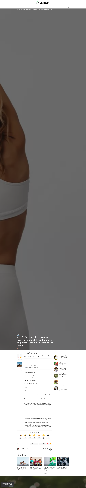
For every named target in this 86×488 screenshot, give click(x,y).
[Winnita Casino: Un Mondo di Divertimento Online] (56, 382)
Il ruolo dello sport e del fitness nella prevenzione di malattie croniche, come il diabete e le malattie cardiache (19, 371)
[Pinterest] (18, 357)
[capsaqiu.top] (43, 3)
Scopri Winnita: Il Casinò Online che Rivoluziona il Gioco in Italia (63, 363)
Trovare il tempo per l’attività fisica (32, 367)
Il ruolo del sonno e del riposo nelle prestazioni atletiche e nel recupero (62, 468)
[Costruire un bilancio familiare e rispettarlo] (56, 369)
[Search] (68, 7)
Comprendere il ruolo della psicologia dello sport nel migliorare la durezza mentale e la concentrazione (23, 469)
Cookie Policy (11, 484)
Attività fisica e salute (29, 362)
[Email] (21, 357)
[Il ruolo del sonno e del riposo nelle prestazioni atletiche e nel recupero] (63, 461)
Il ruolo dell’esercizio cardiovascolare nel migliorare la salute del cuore (36, 468)
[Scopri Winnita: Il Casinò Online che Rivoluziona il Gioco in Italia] (56, 364)
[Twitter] (21, 355)
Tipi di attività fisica (29, 363)
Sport (18, 335)
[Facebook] (18, 355)
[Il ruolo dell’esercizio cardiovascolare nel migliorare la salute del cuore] (36, 461)
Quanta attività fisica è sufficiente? (31, 365)
